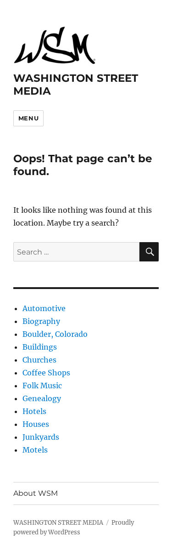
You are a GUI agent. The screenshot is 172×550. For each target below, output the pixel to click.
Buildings (39, 347)
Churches (39, 359)
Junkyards (40, 437)
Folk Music (42, 385)
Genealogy (41, 398)
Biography (41, 321)
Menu (28, 118)
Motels (35, 449)
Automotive (44, 308)
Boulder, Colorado (55, 334)
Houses (35, 424)
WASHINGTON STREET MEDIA (58, 523)
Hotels (34, 411)
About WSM (35, 493)
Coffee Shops (46, 372)
